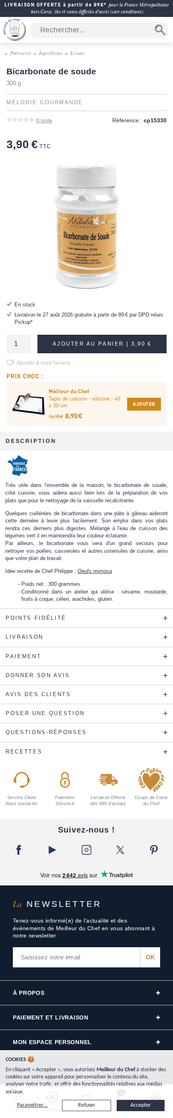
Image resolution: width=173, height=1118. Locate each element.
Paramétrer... (32, 1105)
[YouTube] (53, 849)
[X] (120, 849)
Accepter (140, 1105)
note (44, 120)
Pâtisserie (20, 52)
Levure (77, 52)
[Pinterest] (154, 849)
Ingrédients (50, 52)
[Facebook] (19, 849)
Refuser (86, 1105)
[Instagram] (86, 849)
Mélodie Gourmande (44, 102)
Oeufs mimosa (95, 571)
